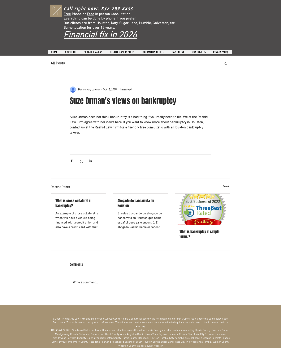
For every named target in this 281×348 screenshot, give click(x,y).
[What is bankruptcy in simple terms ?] (202, 209)
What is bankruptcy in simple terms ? (199, 234)
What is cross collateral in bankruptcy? (73, 203)
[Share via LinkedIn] (90, 161)
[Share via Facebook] (71, 161)
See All (226, 186)
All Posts (58, 63)
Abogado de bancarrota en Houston (136, 203)
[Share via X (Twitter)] (81, 161)
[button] (225, 63)
